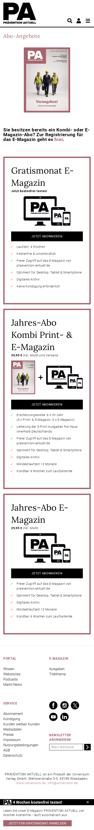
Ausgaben (57, 669)
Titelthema (57, 674)
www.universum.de (31, 783)
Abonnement (13, 714)
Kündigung (11, 719)
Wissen (8, 669)
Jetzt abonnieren (46, 236)
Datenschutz (13, 755)
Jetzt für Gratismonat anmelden (37, 823)
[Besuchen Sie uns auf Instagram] (64, 705)
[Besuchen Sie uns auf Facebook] (53, 705)
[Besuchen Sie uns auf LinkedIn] (64, 717)
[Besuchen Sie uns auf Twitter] (75, 705)
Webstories (11, 674)
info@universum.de (63, 783)
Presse (8, 735)
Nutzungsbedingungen (20, 745)
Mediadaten (12, 729)
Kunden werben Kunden (21, 724)
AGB (6, 750)
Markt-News (12, 684)
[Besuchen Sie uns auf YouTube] (53, 717)
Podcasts (10, 679)
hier (58, 139)
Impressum (12, 740)
